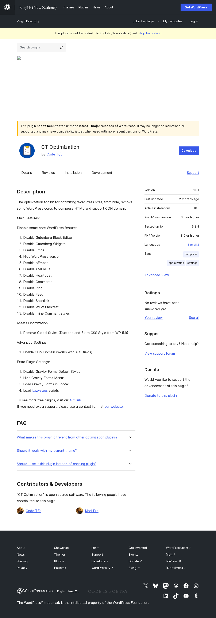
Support (193, 172)
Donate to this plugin (160, 395)
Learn (95, 548)
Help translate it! (150, 33)
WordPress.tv (103, 568)
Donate (136, 561)
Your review (153, 317)
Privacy (22, 568)
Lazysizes (40, 390)
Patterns (60, 568)
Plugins (59, 561)
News (21, 554)
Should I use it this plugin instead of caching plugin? (56, 464)
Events (133, 554)
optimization (176, 262)
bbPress (173, 561)
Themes (60, 554)
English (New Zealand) (72, 591)
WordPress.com (179, 548)
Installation (73, 172)
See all (194, 317)
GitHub (75, 400)
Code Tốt (54, 154)
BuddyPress (176, 568)
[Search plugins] (61, 47)
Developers (100, 561)
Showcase (61, 548)
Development (102, 172)
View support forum (159, 353)
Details (26, 172)
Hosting (22, 561)
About (21, 548)
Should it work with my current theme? (47, 451)
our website (114, 406)
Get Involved (138, 548)
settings (192, 262)
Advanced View (156, 275)
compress (191, 254)
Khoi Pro (92, 511)
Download (188, 150)
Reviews (48, 172)
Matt (171, 554)
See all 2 (193, 244)
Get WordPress (196, 7)
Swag (134, 568)
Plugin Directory (28, 21)
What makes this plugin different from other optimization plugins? (67, 437)
